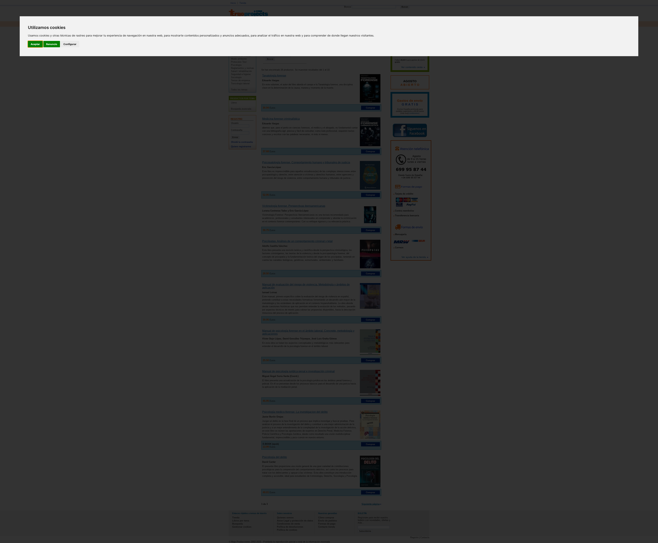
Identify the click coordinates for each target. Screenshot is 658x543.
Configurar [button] (69, 44)
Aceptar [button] (35, 44)
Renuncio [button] (51, 44)
